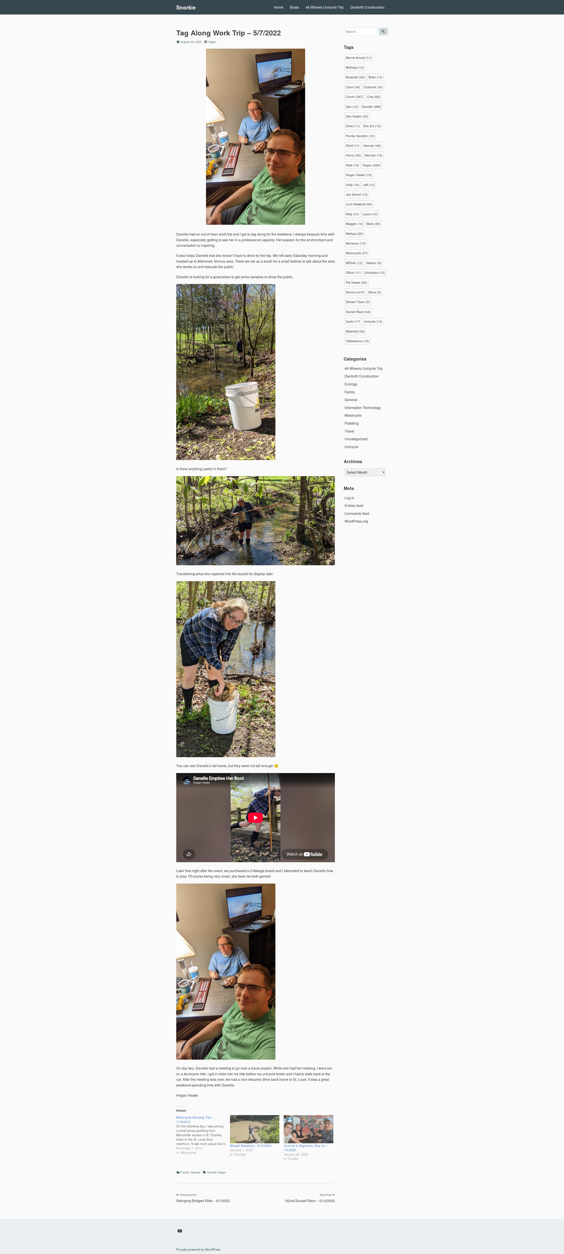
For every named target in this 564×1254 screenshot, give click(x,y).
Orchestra (374, 272)
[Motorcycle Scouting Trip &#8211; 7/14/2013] (203, 1135)
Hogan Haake (359, 175)
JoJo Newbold (359, 204)
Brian (375, 77)
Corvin (354, 96)
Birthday (355, 67)
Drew (353, 126)
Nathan (373, 263)
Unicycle (373, 321)
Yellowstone (357, 341)
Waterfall (355, 331)
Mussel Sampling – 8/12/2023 (250, 1145)
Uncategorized (356, 438)
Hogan (222, 1172)
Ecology (351, 384)
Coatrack (373, 87)
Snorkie (186, 7)
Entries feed (354, 505)
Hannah (372, 145)
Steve (374, 292)
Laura (370, 214)
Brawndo (355, 77)
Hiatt (352, 165)
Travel (349, 431)
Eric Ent (372, 126)
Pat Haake (356, 282)
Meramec (356, 243)
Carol (353, 87)
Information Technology (363, 407)
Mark (373, 223)
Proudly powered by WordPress (198, 1249)
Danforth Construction (367, 7)
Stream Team (358, 302)
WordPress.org (356, 521)
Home (278, 7)
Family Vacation (360, 136)
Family (185, 1172)
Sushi (353, 321)
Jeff (369, 184)
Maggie (354, 223)
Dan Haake (357, 116)
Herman (373, 155)
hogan (212, 42)
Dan (352, 106)
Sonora (355, 292)
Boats (294, 7)
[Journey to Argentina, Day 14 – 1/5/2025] (308, 1129)
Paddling (352, 423)
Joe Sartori (357, 194)
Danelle (212, 1172)
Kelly (352, 214)
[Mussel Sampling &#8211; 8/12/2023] (254, 1129)
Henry (353, 155)
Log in (349, 497)
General (195, 1172)
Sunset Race (358, 311)
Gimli (353, 145)
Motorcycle (357, 253)
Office (353, 272)
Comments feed (357, 513)
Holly (352, 184)
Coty (373, 96)
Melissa (354, 233)
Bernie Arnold (358, 57)
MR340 (354, 263)
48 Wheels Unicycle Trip (325, 7)
